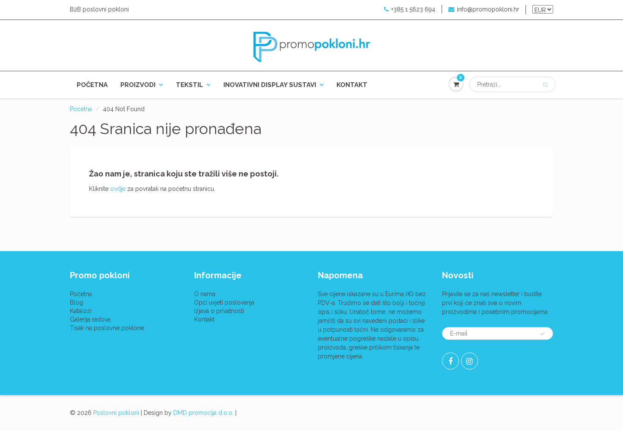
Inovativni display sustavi (269, 85)
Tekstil (189, 85)
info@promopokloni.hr (488, 9)
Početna (92, 85)
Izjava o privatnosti (219, 311)
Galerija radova (90, 319)
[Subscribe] (542, 334)
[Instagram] (469, 361)
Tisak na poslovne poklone (107, 328)
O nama (204, 294)
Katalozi (81, 311)
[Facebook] (450, 361)
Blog (76, 302)
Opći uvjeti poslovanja (224, 302)
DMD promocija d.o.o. (203, 412)
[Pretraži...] (545, 85)
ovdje (117, 188)
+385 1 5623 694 (413, 9)
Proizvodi (138, 85)
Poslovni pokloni (116, 412)
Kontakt (352, 85)
